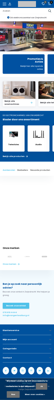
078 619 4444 (10, 312)
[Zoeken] (49, 10)
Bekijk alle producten (14, 156)
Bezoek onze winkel (16, 305)
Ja (41, 386)
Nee (13, 394)
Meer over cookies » (35, 394)
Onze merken (10, 264)
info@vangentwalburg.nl (15, 315)
